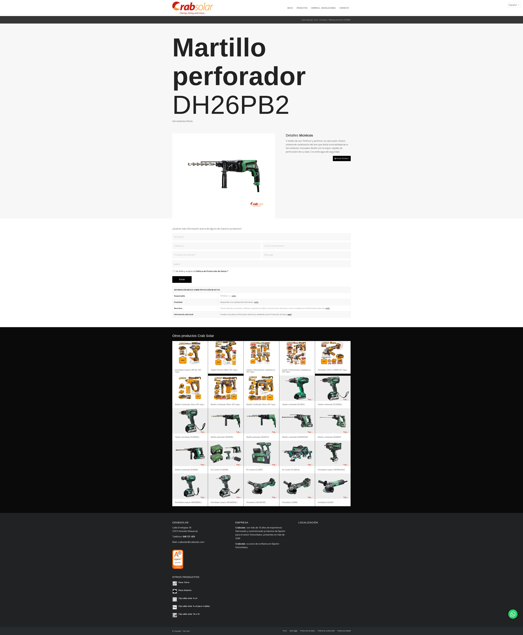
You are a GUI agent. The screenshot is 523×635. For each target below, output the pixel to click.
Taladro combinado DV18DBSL (330, 404)
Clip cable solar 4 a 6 (187, 598)
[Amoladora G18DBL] (297, 486)
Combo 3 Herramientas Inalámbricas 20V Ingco (260, 371)
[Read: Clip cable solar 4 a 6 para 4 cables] (174, 607)
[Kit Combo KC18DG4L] (297, 453)
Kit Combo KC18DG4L (291, 470)
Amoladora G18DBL (290, 502)
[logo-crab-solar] (192, 8)
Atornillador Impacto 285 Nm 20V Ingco (188, 371)
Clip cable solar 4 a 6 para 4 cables (194, 606)
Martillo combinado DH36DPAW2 (295, 437)
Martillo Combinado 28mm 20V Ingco (225, 404)
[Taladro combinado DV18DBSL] (333, 388)
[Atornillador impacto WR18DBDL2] (190, 486)
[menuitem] (290, 8)
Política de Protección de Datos (211, 271)
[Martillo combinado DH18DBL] (190, 453)
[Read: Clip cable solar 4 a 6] (174, 599)
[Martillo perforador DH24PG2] (261, 421)
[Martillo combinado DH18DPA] (333, 421)
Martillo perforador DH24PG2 (257, 437)
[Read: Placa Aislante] (174, 591)
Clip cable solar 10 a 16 (188, 614)
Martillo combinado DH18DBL (186, 470)
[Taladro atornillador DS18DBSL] (190, 421)
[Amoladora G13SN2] (333, 486)
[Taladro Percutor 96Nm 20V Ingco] (226, 353)
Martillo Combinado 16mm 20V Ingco (189, 404)
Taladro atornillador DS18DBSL (187, 437)
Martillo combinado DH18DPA (329, 437)
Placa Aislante (184, 590)
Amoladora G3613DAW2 (256, 502)
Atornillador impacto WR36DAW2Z (331, 470)
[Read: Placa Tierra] (174, 583)
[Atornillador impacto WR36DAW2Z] (333, 453)
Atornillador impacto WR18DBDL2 (188, 502)
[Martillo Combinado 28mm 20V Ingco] (226, 388)
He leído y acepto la (202, 271)
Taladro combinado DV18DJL (293, 404)
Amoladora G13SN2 (325, 502)
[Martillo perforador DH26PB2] (226, 421)
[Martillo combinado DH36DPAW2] (297, 421)
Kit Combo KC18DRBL (220, 470)
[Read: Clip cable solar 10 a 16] (174, 615)
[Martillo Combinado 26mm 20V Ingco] (261, 388)
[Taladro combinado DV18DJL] (297, 388)
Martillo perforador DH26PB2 (222, 437)
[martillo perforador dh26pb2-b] (223, 176)
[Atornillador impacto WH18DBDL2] (226, 486)
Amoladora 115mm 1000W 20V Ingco (332, 370)
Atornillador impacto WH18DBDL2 (224, 502)
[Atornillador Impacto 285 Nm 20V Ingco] (190, 353)
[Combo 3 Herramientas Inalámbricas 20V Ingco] (261, 353)
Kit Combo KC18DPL (254, 470)
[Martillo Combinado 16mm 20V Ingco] (190, 388)
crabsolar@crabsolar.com (191, 541)
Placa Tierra (183, 582)
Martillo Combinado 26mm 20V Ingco (261, 404)
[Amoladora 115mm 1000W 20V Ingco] (333, 353)
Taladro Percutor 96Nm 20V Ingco (224, 370)
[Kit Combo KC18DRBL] (226, 453)
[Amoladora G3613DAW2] (261, 486)
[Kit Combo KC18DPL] (261, 453)
